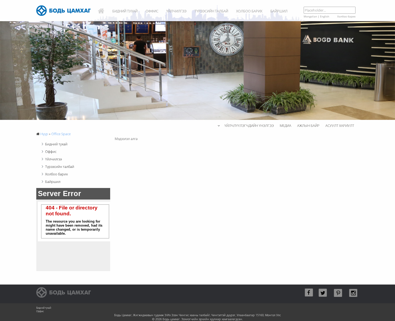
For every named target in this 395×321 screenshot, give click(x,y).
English (324, 16)
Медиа (285, 125)
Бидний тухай (125, 11)
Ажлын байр (308, 125)
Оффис (152, 11)
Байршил (279, 11)
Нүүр (44, 133)
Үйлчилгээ (176, 11)
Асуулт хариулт (339, 125)
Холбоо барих (249, 11)
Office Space (61, 133)
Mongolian (310, 16)
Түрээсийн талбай (211, 11)
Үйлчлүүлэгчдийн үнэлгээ (249, 125)
